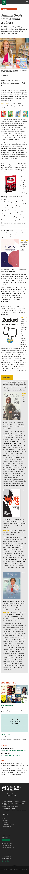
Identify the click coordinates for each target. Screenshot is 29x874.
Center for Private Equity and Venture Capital (14, 810)
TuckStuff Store (6, 845)
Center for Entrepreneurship (10, 806)
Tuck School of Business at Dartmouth (4, 2)
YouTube (8, 861)
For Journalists (6, 856)
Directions (5, 833)
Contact (4, 830)
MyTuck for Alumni (7, 843)
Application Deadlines (8, 824)
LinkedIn (5, 861)
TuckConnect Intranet (8, 847)
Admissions (5, 820)
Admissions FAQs (6, 826)
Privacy (19, 870)
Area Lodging (5, 837)
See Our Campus (6, 835)
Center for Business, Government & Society (14, 801)
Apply (3, 818)
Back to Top (14, 867)
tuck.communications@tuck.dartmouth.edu (13, 750)
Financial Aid (5, 822)
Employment (5, 852)
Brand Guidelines (6, 858)
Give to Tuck (6, 840)
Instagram (2, 861)
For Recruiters (6, 854)
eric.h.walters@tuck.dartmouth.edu (11, 755)
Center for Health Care (8, 808)
